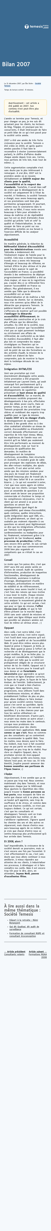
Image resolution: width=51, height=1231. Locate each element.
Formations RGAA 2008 (38, 955)
